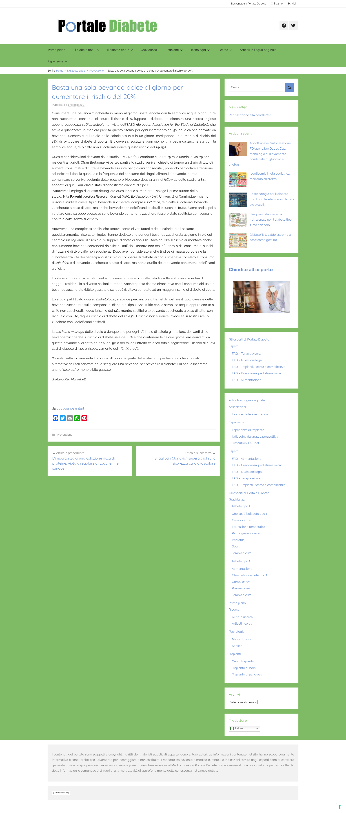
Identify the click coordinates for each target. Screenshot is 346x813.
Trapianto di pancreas (247, 674)
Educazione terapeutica (248, 527)
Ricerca (223, 50)
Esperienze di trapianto (248, 430)
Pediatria (238, 540)
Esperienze (55, 61)
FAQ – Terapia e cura (246, 353)
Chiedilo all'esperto (251, 269)
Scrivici (292, 3)
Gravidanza (149, 50)
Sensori (237, 646)
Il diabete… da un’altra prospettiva (255, 436)
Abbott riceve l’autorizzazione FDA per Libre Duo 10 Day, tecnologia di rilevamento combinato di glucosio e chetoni (260, 153)
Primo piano (56, 50)
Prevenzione (64, 434)
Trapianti (172, 50)
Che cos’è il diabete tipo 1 (249, 513)
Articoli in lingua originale (258, 50)
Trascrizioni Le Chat (245, 443)
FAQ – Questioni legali (247, 360)
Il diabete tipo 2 (118, 50)
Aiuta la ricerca (242, 617)
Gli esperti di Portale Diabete (249, 339)
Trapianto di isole (244, 668)
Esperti (234, 346)
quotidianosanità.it (70, 408)
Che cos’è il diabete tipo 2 (249, 575)
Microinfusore (241, 639)
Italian (238, 728)
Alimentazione (242, 568)
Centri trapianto (243, 661)
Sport (235, 546)
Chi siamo (277, 3)
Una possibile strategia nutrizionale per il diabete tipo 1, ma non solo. (271, 220)
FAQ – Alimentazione (246, 380)
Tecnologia (198, 50)
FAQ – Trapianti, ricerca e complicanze (258, 367)
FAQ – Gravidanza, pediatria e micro (257, 373)
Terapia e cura (241, 553)
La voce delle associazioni (250, 414)
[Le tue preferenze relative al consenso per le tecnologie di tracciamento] (339, 806)
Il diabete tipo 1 (85, 50)
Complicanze (241, 520)
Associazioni (237, 407)
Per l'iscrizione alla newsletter (250, 115)
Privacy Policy (62, 792)
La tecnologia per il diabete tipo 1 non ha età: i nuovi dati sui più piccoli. (272, 199)
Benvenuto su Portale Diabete (248, 3)
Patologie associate (246, 533)
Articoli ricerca (242, 623)
